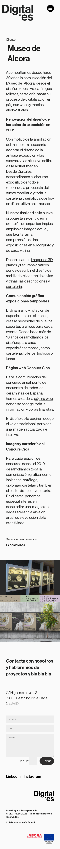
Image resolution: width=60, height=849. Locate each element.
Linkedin (13, 777)
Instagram (32, 777)
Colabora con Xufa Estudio (21, 822)
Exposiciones (15, 545)
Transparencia (29, 810)
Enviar (47, 761)
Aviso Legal (12, 810)
